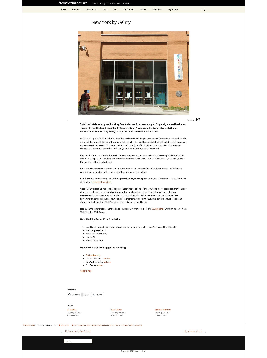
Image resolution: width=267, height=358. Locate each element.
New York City (120, 325)
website (107, 261)
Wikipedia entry (93, 255)
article (107, 258)
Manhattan (65, 325)
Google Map (86, 270)
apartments (82, 325)
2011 (75, 325)
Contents (76, 9)
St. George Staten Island (76, 331)
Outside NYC (128, 9)
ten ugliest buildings (101, 182)
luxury (112, 325)
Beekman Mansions (163, 309)
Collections (157, 9)
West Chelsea (116, 309)
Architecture (92, 9)
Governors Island (195, 331)
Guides (143, 9)
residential (138, 325)
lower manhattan (103, 325)
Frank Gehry (91, 325)
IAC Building (157, 208)
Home (63, 9)
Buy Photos (173, 9)
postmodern (129, 325)
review (100, 265)
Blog (106, 9)
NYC (115, 9)
